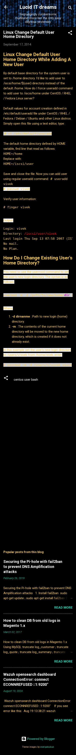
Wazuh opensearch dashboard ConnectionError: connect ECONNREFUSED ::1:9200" (29, 679)
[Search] (70, 8)
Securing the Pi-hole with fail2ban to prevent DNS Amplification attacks (32, 566)
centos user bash (26, 379)
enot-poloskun (47, 747)
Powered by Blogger (40, 739)
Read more (63, 607)
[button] (70, 33)
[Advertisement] (38, 509)
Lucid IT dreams (38, 7)
